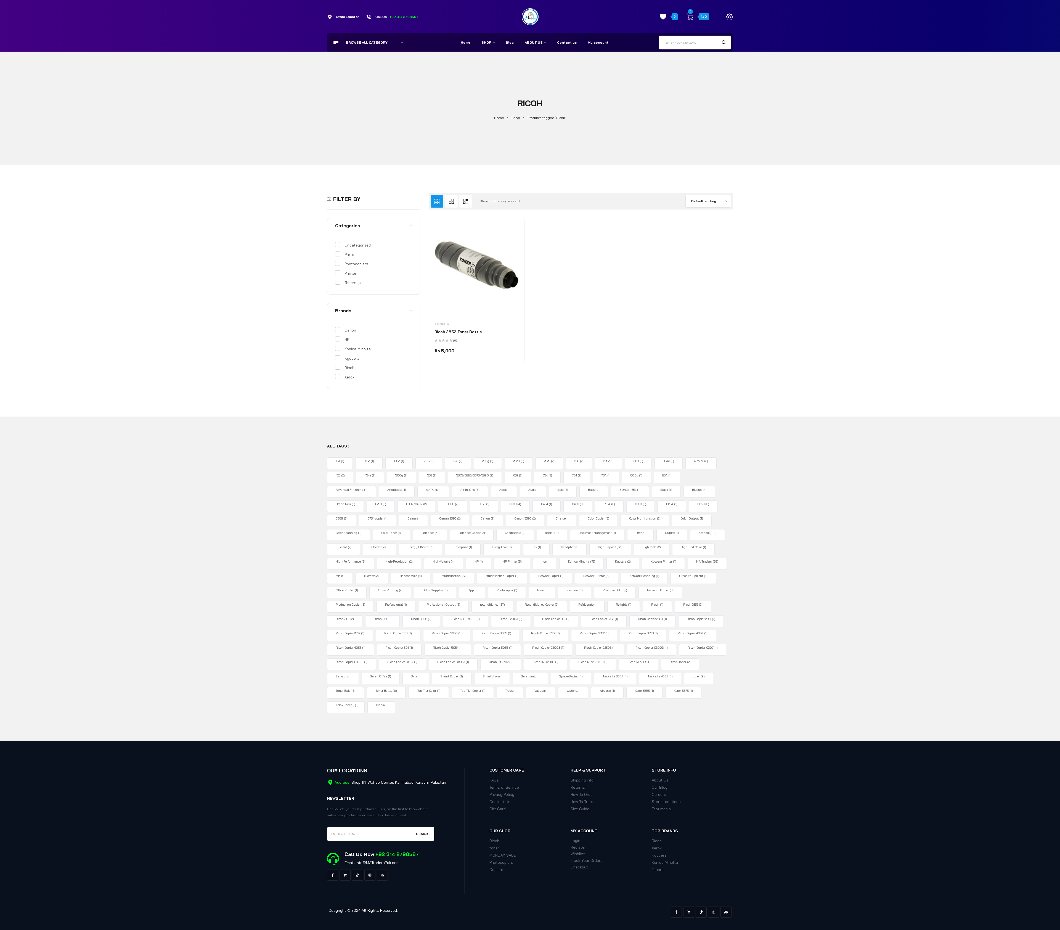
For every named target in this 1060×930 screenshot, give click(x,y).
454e (370, 475)
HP (346, 339)
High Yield (651, 547)
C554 (609, 504)
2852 (608, 461)
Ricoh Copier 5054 (448, 648)
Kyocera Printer (663, 561)
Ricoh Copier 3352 (594, 633)
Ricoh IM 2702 (501, 662)
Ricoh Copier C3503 (351, 662)
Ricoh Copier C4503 (453, 662)
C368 (515, 504)
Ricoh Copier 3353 (643, 633)
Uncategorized (357, 245)
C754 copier (377, 518)
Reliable (623, 604)
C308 (453, 504)
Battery (593, 490)
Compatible (515, 533)
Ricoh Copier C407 (402, 662)
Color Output (691, 518)
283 (579, 461)
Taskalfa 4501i (660, 676)
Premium (574, 590)
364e (668, 461)
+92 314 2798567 (403, 17)
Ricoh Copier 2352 (603, 619)
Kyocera (351, 358)
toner (699, 676)
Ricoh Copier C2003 (548, 648)
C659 (342, 518)
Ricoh (349, 367)
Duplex (672, 533)
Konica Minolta (357, 348)
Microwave (371, 576)
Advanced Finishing (351, 490)
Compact (430, 533)
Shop (516, 118)
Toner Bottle (386, 691)
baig (562, 490)
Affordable (396, 490)
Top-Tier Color (428, 691)
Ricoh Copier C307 (703, 648)
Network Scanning (644, 576)
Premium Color (615, 590)
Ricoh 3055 (421, 619)
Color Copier (598, 518)
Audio (532, 490)
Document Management (597, 533)
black (666, 490)
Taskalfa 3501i (615, 676)
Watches (573, 691)
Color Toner (391, 533)
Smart (415, 676)
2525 (549, 461)
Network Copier (550, 576)
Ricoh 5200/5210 (465, 619)
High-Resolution (399, 561)
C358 (483, 504)
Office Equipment (693, 576)
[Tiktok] (357, 875)
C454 (546, 504)
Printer (350, 273)
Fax (536, 547)
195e (399, 461)
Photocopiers (356, 263)
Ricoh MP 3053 (638, 662)
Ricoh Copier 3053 (447, 633)
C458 (578, 504)
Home (499, 118)
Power (541, 590)
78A (606, 475)
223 (458, 461)
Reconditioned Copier (541, 604)
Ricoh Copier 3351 (545, 633)
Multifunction (454, 576)
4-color (701, 461)
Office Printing (390, 590)
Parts (349, 254)
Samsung (342, 676)
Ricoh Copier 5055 (497, 648)
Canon (350, 330)
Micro (339, 576)
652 (518, 475)
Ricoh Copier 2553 (652, 619)
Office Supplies (435, 590)
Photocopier (507, 590)
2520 (518, 461)
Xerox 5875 (683, 691)
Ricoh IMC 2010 (545, 662)
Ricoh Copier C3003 (651, 648)
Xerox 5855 (644, 691)
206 (429, 461)
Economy (707, 533)
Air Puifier (432, 490)
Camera (412, 518)
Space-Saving (571, 676)
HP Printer (512, 561)
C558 (640, 504)
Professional (396, 604)
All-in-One (469, 490)
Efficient (343, 547)
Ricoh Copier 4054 (692, 633)
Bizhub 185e (629, 490)
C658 (703, 504)
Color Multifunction (645, 518)
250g (487, 461)
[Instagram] (369, 875)
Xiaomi (381, 705)
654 (547, 475)
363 (638, 461)
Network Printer (596, 576)
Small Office (380, 676)
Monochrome (410, 576)
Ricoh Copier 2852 (350, 633)
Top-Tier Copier (472, 691)
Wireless (607, 691)
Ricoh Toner (680, 662)
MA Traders (707, 561)
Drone (640, 533)
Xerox (349, 377)
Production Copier (350, 604)
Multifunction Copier (502, 576)
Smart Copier (452, 676)
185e (369, 461)
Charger (561, 518)
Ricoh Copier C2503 (600, 648)
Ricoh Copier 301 (398, 633)
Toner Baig (346, 691)
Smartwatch (529, 676)
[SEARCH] (724, 42)
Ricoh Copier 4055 (350, 648)
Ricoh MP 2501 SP (593, 662)
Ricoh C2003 (511, 619)
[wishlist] (663, 17)
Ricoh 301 (345, 619)
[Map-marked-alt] (382, 875)
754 (576, 475)
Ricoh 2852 (693, 604)
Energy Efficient (420, 547)
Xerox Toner (346, 705)
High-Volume (444, 561)
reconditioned (492, 604)
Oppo (472, 590)
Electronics (378, 547)
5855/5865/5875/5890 (474, 475)
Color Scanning (348, 533)
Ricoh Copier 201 (555, 619)
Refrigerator (586, 604)
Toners (352, 282)
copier (552, 533)
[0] (690, 17)
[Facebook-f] (332, 875)
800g (636, 475)
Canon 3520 (525, 518)
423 (340, 475)
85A (667, 475)
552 (431, 475)
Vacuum (540, 691)
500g (401, 475)
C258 (380, 504)
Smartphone (491, 676)
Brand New (345, 504)
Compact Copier (472, 533)
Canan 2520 (450, 518)
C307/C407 (416, 504)
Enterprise (463, 547)
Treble (509, 691)
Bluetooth (699, 490)
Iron (544, 561)
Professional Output (443, 604)
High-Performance (350, 561)
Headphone (569, 547)
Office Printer (347, 590)
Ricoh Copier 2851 (701, 619)
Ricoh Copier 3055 (496, 633)
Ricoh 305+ (382, 619)
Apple (503, 490)
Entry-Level (502, 547)
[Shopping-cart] (345, 875)
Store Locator (347, 17)
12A (340, 461)
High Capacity (610, 547)
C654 (671, 504)
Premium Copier (660, 590)
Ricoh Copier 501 (399, 648)
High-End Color (693, 547)
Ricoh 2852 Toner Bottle (458, 331)
